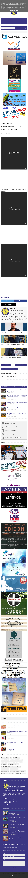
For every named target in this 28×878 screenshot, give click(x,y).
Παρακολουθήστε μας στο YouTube (13, 437)
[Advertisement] (14, 179)
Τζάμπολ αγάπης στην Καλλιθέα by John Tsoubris (16, 736)
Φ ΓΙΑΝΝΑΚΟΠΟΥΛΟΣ (20, 773)
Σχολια (23, 386)
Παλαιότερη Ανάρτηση (21, 364)
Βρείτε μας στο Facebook (10, 430)
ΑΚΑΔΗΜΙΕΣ (16, 757)
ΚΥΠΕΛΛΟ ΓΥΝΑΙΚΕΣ (13, 764)
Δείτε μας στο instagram (10, 434)
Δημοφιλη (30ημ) (14, 387)
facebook (5, 368)
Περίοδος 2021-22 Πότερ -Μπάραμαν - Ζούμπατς (11, 357)
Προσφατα (5, 386)
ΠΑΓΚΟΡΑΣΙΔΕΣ (5, 768)
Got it (17, 10)
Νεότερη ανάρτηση (5, 364)
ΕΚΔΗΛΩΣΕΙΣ (10, 762)
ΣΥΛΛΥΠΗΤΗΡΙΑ (5, 771)
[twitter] (7, 804)
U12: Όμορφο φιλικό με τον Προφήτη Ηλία (14, 407)
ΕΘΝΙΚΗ (3, 762)
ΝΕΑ (13, 766)
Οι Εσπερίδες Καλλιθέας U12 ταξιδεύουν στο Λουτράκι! (17, 402)
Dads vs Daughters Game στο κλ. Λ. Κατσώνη (15, 742)
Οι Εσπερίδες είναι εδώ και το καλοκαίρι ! (14, 725)
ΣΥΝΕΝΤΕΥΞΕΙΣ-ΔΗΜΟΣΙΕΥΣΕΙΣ (17, 771)
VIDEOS (7, 757)
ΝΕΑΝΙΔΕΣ (18, 766)
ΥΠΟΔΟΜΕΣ (11, 773)
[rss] (18, 876)
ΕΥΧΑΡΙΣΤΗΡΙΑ (18, 762)
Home (2, 122)
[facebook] (4, 804)
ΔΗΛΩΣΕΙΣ (19, 759)
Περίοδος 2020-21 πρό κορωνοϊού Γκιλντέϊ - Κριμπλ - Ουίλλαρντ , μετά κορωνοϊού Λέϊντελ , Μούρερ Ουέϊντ (17, 831)
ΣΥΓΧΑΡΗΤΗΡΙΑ (14, 768)
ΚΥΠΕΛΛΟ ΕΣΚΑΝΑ (5, 766)
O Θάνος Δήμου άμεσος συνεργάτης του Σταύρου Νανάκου (13, 332)
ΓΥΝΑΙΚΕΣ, (13, 133)
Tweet (9, 301)
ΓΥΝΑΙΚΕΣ (7, 122)
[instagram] (10, 876)
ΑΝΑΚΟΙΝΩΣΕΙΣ (5, 759)
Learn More (12, 10)
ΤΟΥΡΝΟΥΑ (3, 773)
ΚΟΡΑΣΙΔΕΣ (4, 764)
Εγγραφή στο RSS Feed (10, 423)
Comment (9, 304)
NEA (2, 757)
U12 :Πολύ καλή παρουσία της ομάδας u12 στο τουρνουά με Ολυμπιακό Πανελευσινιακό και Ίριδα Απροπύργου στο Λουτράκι (17, 396)
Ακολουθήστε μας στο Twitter (11, 426)
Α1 (11, 757)
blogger (14, 368)
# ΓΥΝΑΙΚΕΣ (6, 297)
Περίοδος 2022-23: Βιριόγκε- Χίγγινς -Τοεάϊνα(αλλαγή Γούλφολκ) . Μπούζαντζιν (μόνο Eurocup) (12, 345)
